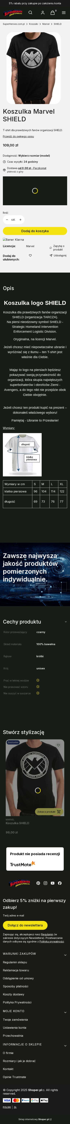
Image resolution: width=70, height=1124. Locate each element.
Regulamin (47, 934)
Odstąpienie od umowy (18, 978)
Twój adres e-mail (13, 915)
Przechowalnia (13, 1035)
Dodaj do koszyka (35, 231)
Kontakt (8, 1069)
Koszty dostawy (13, 994)
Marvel (46, 24)
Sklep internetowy (33, 1119)
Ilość (5, 212)
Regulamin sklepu (15, 962)
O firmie (8, 1053)
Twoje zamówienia (15, 1019)
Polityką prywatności (51, 941)
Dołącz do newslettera (25, 925)
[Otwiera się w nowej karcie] (38, 883)
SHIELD (58, 24)
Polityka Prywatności (17, 1002)
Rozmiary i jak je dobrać (19, 1061)
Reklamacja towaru (16, 970)
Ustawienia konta (14, 1027)
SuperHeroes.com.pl (14, 24)
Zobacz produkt (46, 811)
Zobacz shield (20, 593)
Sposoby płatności (15, 986)
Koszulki (33, 24)
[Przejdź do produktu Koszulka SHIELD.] (35, 777)
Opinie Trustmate (14, 1077)
